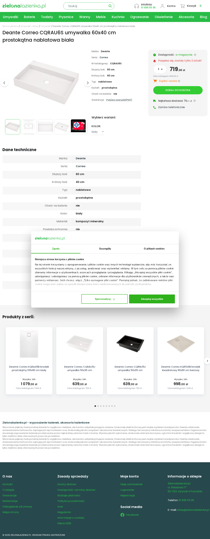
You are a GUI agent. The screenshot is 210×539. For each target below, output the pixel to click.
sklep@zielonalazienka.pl (193, 510)
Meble (101, 17)
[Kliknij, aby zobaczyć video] (79, 131)
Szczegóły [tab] (105, 248)
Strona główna (10, 26)
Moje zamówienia (131, 484)
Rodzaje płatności (68, 495)
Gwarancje (9, 495)
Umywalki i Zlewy (29, 26)
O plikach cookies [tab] (154, 248)
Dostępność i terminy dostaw (76, 490)
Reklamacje (10, 501)
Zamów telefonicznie (171, 107)
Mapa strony (10, 512)
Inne (60, 506)
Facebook (132, 515)
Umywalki (10, 17)
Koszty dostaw (66, 484)
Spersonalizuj (103, 299)
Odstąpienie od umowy (17, 506)
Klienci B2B (64, 523)
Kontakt (7, 484)
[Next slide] (88, 83)
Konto (171, 6)
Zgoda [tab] (56, 248)
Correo (104, 57)
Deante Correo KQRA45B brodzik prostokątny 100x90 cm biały (29, 368)
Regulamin (64, 512)
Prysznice (66, 17)
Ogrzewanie (139, 17)
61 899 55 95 (148, 7)
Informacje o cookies (70, 518)
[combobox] (98, 132)
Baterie (29, 17)
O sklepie (8, 490)
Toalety (47, 17)
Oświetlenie (164, 17)
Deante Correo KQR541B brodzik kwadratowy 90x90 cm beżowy (180, 368)
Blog (203, 17)
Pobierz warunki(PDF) (119, 100)
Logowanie (127, 490)
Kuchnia (118, 17)
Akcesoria (186, 17)
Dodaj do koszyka (178, 90)
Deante (81, 158)
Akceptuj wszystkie (152, 299)
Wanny (84, 17)
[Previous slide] (4, 83)
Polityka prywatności (70, 501)
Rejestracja (127, 495)
